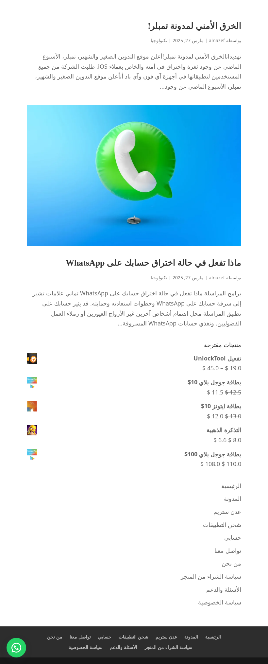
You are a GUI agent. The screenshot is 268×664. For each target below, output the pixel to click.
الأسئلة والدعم (223, 589)
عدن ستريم (227, 511)
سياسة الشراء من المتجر (211, 576)
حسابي (232, 537)
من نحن (231, 563)
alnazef (217, 40)
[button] (16, 647)
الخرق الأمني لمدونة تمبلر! (194, 26)
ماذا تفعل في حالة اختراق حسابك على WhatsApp (153, 263)
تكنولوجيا (159, 40)
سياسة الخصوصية (219, 602)
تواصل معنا (227, 550)
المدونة (232, 498)
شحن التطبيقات (222, 525)
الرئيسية (231, 486)
